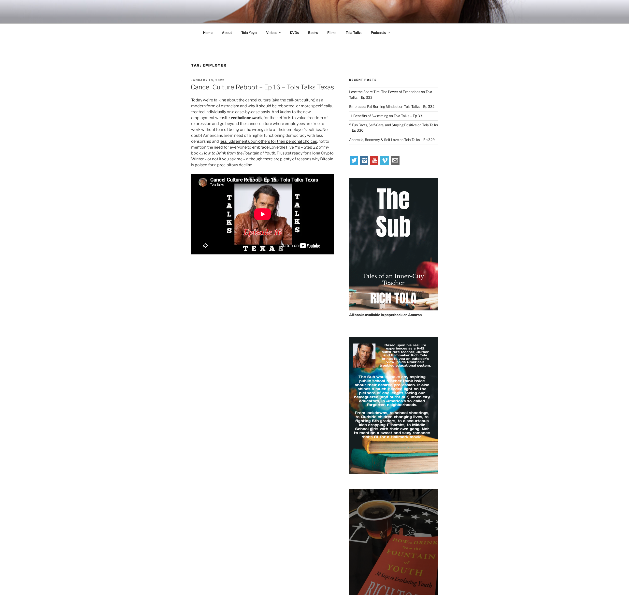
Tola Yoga (249, 32)
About (227, 32)
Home (208, 32)
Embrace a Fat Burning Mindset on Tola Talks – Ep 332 (391, 106)
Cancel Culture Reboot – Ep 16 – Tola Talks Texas (262, 87)
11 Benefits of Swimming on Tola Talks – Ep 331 (386, 116)
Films (331, 32)
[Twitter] (354, 163)
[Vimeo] (384, 163)
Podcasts (378, 32)
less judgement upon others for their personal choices (268, 141)
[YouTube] (374, 163)
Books (313, 32)
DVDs (294, 32)
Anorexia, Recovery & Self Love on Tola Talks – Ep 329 (392, 140)
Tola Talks (353, 32)
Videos (271, 32)
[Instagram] (364, 163)
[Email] (395, 163)
